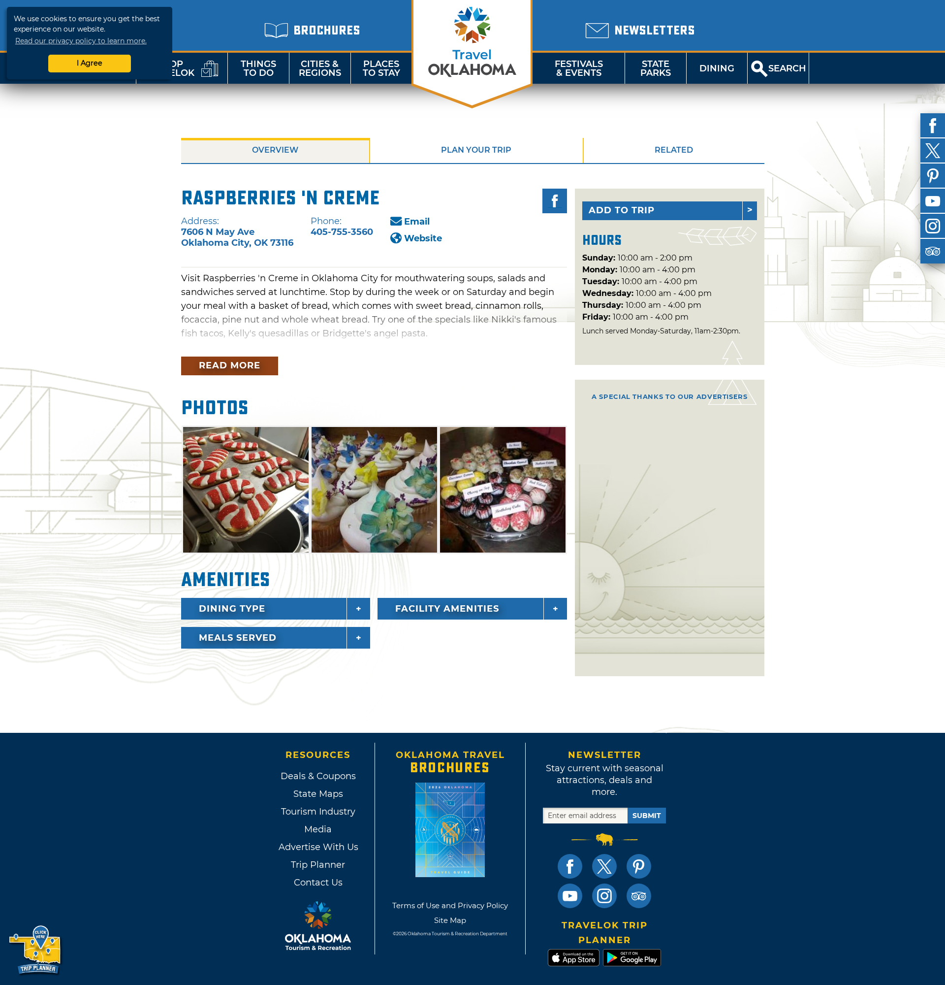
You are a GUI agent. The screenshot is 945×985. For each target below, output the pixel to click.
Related (674, 150)
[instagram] (932, 226)
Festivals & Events (579, 68)
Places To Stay (381, 68)
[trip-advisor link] (639, 896)
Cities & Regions (320, 68)
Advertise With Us (318, 847)
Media (318, 829)
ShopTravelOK (169, 68)
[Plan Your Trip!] (35, 950)
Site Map (450, 920)
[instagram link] (604, 896)
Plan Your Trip (476, 150)
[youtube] (932, 201)
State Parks (655, 68)
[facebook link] (570, 866)
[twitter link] (604, 866)
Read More (229, 365)
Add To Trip (622, 210)
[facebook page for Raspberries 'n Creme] (554, 201)
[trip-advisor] (932, 251)
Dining (716, 68)
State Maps (318, 793)
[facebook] (932, 125)
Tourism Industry (318, 811)
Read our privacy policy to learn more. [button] (81, 40)
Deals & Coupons (318, 776)
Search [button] (787, 68)
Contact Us (318, 882)
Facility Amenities (447, 608)
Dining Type (232, 608)
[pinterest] (932, 176)
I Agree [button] (89, 63)
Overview (275, 150)
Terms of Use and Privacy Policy (450, 905)
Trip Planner (318, 864)
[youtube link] (570, 896)
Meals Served (238, 637)
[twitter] (932, 150)
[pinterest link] (639, 866)
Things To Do (258, 68)
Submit (646, 815)
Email (417, 221)
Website (423, 238)
